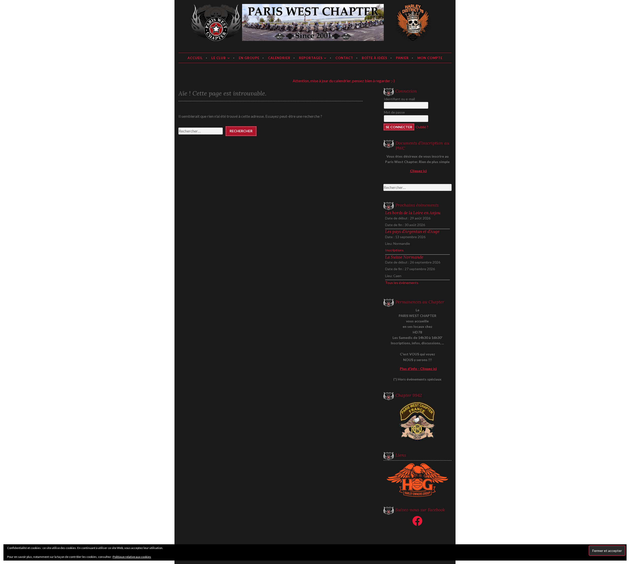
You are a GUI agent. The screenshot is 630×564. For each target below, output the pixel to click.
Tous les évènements (401, 283)
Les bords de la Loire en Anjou (413, 213)
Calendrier (279, 58)
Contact (344, 58)
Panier (402, 58)
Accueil (195, 58)
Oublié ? (422, 127)
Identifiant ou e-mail (399, 99)
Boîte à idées (374, 58)
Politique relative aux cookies (132, 557)
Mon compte (429, 58)
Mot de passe (394, 112)
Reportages (311, 58)
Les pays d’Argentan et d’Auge (412, 231)
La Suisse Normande (404, 257)
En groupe (249, 58)
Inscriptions (394, 250)
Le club (218, 58)
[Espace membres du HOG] (417, 480)
